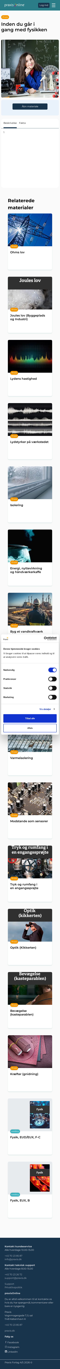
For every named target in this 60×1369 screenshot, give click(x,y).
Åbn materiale (30, 106)
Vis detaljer (45, 709)
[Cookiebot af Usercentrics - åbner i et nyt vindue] (44, 638)
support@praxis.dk (16, 1278)
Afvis (30, 728)
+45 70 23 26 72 (13, 1274)
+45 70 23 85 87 (13, 1255)
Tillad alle (30, 718)
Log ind (43, 5)
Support (9, 1284)
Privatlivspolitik (13, 1287)
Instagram (13, 1347)
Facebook (13, 1342)
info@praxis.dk (13, 1259)
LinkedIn (12, 1351)
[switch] (52, 679)
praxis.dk (10, 1330)
